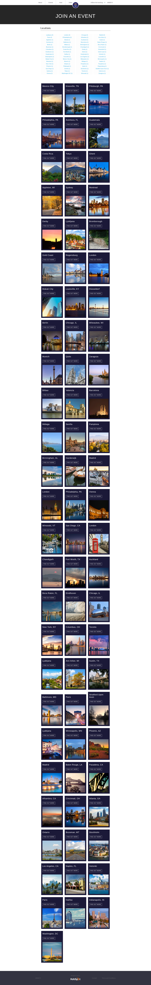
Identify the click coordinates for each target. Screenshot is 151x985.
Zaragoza (102, 73)
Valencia (102, 71)
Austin (102, 40)
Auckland (84, 40)
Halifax (67, 54)
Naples (102, 61)
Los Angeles (84, 56)
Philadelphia (67, 37)
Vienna (50, 73)
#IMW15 (110, 2)
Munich (67, 61)
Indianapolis (49, 56)
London (67, 35)
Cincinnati (102, 47)
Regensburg (102, 66)
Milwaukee (85, 59)
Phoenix (49, 66)
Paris (49, 37)
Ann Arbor (102, 37)
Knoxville (67, 56)
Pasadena (102, 64)
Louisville (102, 56)
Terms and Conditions (109, 978)
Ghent (84, 52)
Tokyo (67, 71)
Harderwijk (85, 54)
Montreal (49, 61)
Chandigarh (84, 47)
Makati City (50, 59)
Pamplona (84, 64)
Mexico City (67, 59)
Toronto (85, 71)
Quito (84, 66)
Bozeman (49, 47)
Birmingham (84, 44)
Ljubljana (49, 35)
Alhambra (84, 37)
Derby (84, 49)
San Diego (50, 68)
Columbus (49, 49)
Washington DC (67, 73)
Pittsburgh (67, 66)
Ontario (67, 64)
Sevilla (67, 68)
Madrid (102, 35)
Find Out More (48, 90)
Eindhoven (50, 52)
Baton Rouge (102, 42)
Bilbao (67, 44)
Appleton (49, 40)
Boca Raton (102, 44)
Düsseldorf (102, 49)
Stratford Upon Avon (102, 68)
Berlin (49, 44)
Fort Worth (67, 52)
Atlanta (67, 40)
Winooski (84, 73)
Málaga (85, 61)
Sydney (50, 71)
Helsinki (102, 54)
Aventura (49, 42)
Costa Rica (67, 49)
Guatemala (50, 54)
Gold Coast (102, 52)
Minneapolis (102, 59)
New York (49, 64)
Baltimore (67, 42)
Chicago (84, 35)
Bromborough (67, 47)
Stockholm (84, 68)
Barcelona (84, 42)
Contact (94, 978)
